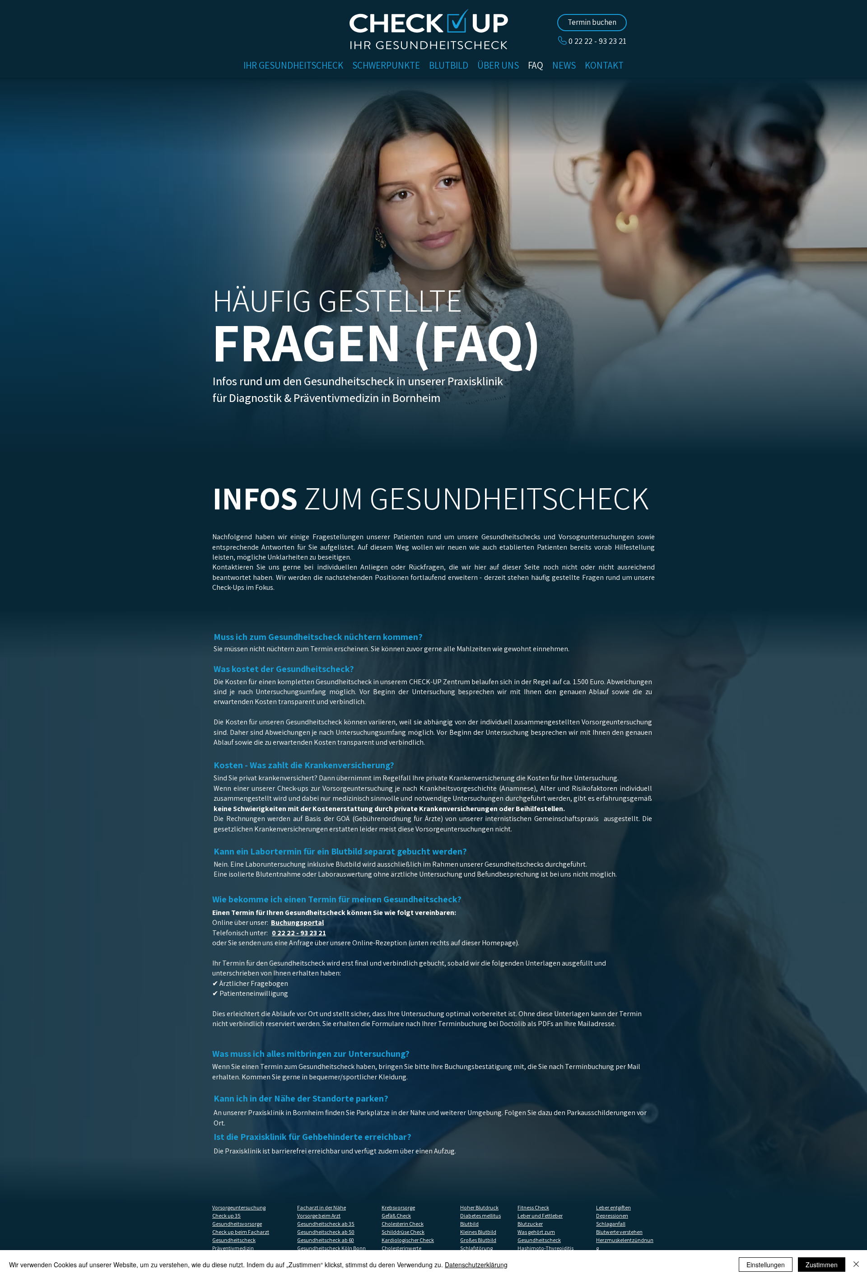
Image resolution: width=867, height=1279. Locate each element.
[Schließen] (856, 1264)
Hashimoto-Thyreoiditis (545, 1248)
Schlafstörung (476, 1248)
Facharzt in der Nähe (321, 1207)
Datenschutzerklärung (476, 1264)
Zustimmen (822, 1264)
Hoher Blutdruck (479, 1207)
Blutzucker (530, 1223)
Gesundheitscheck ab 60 (325, 1240)
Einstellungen (765, 1264)
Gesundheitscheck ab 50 (325, 1231)
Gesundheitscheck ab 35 (325, 1223)
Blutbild (469, 1223)
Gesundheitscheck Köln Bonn (331, 1248)
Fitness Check (533, 1207)
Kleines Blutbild (478, 1231)
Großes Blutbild (478, 1240)
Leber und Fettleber (540, 1215)
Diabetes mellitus (480, 1215)
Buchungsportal (297, 922)
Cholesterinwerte (401, 1248)
